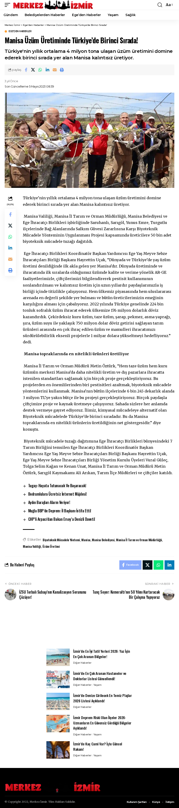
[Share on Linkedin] (47, 70)
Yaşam (97, 684)
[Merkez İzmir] (53, 5)
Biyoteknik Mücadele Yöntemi (61, 539)
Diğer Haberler (82, 662)
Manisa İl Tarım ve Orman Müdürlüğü (139, 539)
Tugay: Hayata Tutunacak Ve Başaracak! (57, 485)
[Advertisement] (89, 627)
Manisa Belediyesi (103, 539)
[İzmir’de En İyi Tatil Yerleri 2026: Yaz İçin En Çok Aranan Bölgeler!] (58, 657)
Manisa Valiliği (32, 546)
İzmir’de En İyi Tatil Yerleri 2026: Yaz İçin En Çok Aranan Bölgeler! (101, 654)
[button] (9, 5)
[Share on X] (33, 70)
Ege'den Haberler (20, 31)
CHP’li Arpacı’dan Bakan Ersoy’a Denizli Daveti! (61, 519)
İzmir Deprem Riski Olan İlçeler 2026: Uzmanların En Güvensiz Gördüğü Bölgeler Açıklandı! (102, 722)
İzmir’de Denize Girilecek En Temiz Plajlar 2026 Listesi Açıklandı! (102, 698)
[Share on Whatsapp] (40, 70)
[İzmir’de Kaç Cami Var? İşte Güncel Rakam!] (58, 750)
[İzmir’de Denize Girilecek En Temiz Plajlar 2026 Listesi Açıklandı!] (58, 701)
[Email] (55, 70)
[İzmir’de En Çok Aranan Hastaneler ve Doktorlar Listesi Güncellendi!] (58, 679)
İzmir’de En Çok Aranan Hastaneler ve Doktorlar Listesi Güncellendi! (99, 676)
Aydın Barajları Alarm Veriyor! (49, 502)
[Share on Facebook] (26, 70)
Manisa (85, 539)
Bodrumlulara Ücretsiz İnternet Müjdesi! (57, 494)
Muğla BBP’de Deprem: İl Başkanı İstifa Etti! (59, 511)
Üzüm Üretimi (51, 546)
